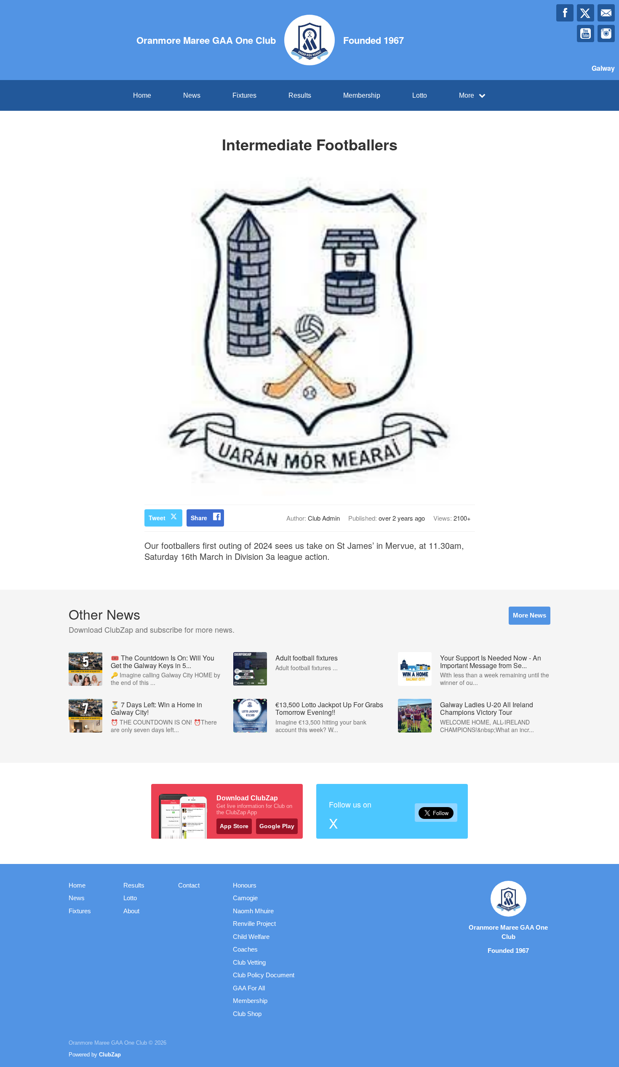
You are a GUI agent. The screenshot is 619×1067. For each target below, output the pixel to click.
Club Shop (247, 1013)
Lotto (419, 95)
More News (529, 615)
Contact (189, 885)
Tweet (157, 517)
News (191, 95)
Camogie (245, 897)
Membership (361, 95)
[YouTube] (585, 33)
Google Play (276, 826)
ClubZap (110, 1054)
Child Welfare (251, 936)
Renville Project (254, 923)
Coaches (245, 949)
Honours (244, 885)
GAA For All (249, 988)
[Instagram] (606, 33)
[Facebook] (565, 12)
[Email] (606, 12)
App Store (234, 826)
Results (299, 95)
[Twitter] (585, 12)
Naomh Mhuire (253, 911)
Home (142, 95)
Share (199, 517)
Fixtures (244, 95)
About (131, 911)
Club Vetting (249, 962)
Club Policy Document (263, 975)
